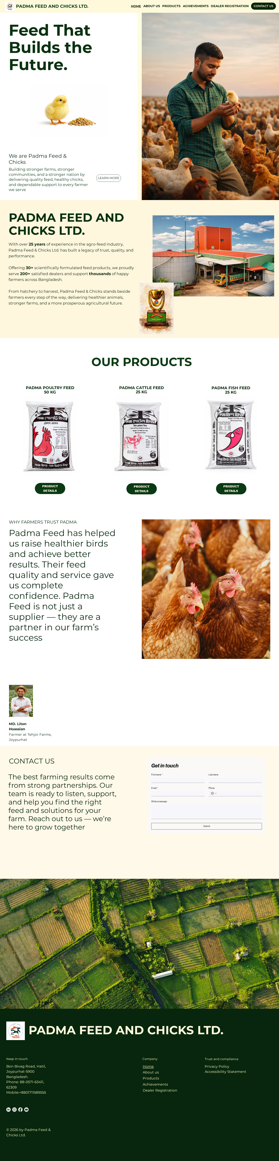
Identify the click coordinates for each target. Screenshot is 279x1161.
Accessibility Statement (225, 1071)
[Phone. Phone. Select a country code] (214, 793)
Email (154, 788)
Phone (212, 788)
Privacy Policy (217, 1066)
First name (157, 774)
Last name (213, 774)
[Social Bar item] (8, 1109)
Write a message (159, 801)
